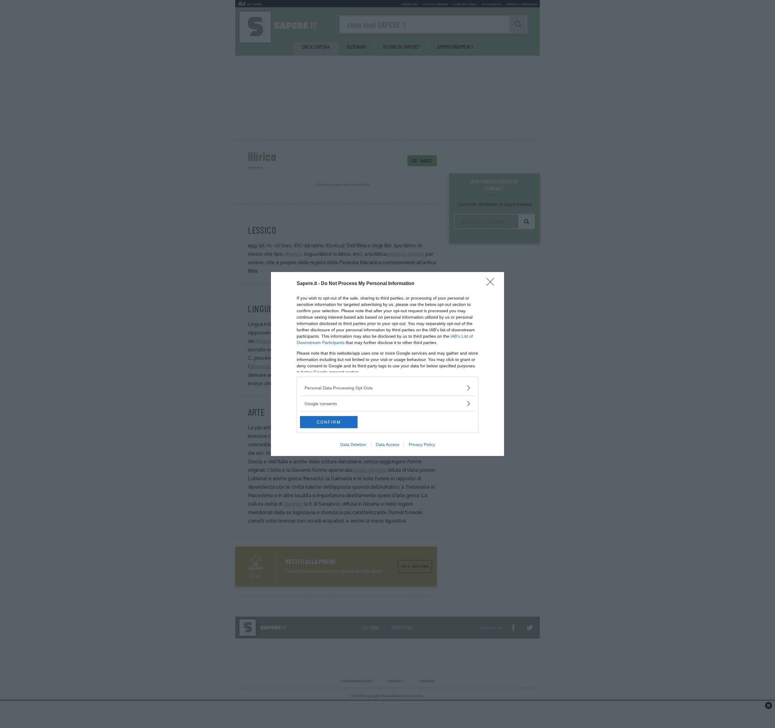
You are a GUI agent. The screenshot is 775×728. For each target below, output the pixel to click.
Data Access (387, 444)
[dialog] (387, 364)
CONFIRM (329, 422)
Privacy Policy (422, 444)
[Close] (492, 284)
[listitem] (387, 388)
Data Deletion (353, 444)
